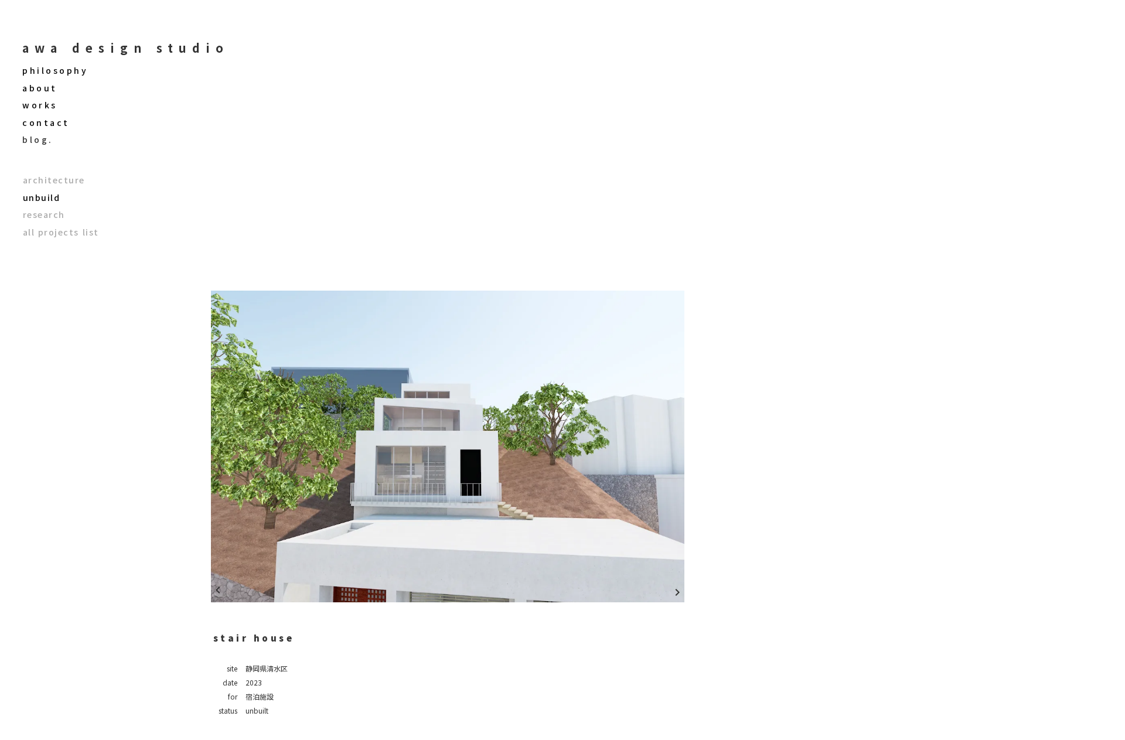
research (44, 214)
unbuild (41, 197)
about (39, 88)
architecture (54, 180)
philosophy (55, 70)
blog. (37, 139)
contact (46, 122)
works (39, 105)
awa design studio (125, 48)
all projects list (61, 232)
